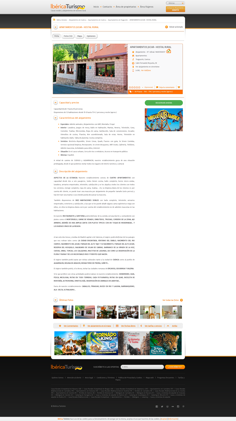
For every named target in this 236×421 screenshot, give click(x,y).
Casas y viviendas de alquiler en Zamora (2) (111, 395)
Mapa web (150, 378)
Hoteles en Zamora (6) (87, 393)
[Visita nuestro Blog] (167, 406)
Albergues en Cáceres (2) (64, 395)
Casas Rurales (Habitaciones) (78, 397)
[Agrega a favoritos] (179, 87)
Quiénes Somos (58, 378)
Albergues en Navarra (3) (145, 393)
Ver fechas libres (128, 325)
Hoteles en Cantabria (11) (143, 391)
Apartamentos (117, 397)
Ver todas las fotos (171, 300)
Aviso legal (89, 378)
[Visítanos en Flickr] (172, 406)
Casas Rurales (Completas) (100, 397)
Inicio (96, 6)
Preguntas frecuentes (165, 378)
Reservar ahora (164, 102)
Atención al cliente (74, 378)
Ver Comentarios (71, 325)
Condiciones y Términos (106, 378)
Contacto (107, 6)
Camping (145, 397)
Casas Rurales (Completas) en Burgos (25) (98, 389)
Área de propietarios (126, 6)
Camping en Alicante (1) (159, 395)
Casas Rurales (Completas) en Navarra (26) (66, 389)
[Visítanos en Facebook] (156, 406)
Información (173, 419)
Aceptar (164, 419)
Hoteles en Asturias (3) (105, 393)
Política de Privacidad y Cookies (130, 378)
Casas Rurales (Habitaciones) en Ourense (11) (116, 391)
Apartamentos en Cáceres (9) (66, 393)
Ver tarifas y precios (153, 325)
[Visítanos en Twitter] (162, 406)
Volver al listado (176, 27)
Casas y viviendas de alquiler (160, 397)
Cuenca (147, 59)
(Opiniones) (148, 87)
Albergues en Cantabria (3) (125, 393)
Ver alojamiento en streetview (147, 67)
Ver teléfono (145, 70)
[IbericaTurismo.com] (66, 367)
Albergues (135, 397)
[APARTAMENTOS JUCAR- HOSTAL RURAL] (63, 312)
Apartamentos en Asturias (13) (87, 391)
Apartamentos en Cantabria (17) (161, 389)
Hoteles (127, 397)
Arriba (174, 325)
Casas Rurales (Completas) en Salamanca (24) (132, 389)
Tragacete (140, 59)
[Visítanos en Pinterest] (183, 406)
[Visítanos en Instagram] (178, 406)
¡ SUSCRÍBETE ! (175, 367)
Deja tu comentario (166, 87)
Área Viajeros (146, 6)
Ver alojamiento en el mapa (99, 325)
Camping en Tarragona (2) (84, 395)
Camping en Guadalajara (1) (138, 395)
